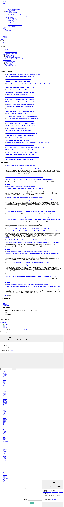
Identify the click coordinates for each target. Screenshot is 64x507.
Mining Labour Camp (12, 13)
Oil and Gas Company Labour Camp (15, 14)
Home (4, 3)
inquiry (7, 174)
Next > (5, 295)
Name (26, 488)
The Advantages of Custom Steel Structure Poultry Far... (20, 76)
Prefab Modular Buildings (43, 330)
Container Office (52, 330)
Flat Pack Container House (13, 7)
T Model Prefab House (12, 19)
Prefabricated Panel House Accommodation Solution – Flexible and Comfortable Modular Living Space (32, 242)
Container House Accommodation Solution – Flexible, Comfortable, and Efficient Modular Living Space (32, 253)
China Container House (17, 330)
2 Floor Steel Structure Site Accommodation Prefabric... (20, 121)
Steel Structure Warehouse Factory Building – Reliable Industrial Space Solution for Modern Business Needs (33, 265)
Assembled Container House (6, 330)
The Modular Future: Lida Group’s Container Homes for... (21, 101)
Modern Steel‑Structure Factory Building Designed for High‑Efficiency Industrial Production (29, 200)
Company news (6, 305)
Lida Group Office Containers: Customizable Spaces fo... (20, 111)
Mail (26, 495)
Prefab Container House (33, 330)
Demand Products (24, 492)
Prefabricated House (10, 17)
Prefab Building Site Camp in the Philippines (17, 140)
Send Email (2, 333)
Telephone (25, 499)
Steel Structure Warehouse (13, 22)
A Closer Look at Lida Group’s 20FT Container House (20, 97)
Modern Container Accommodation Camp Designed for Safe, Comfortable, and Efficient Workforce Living (33, 219)
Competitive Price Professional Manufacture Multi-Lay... (20, 145)
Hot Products (22, 329)
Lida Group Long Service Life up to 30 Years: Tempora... (20, 87)
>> (7, 295)
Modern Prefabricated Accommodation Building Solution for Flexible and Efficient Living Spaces (30, 211)
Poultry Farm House (12, 26)
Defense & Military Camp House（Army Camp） (18, 16)
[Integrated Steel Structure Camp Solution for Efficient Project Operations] (20, 165)
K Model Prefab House (12, 18)
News (4, 28)
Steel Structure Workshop (13, 23)
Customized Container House (14, 10)
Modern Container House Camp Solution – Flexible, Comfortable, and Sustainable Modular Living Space (33, 286)
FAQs (4, 303)
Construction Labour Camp (13, 12)
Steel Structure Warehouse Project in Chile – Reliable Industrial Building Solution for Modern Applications (33, 230)
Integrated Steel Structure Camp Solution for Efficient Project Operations (24, 168)
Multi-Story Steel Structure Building (15, 25)
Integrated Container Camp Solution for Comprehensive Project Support (24, 188)
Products (4, 4)
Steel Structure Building (10, 21)
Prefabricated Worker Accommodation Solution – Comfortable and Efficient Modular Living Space (31, 276)
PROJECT (5, 29)
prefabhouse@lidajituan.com (8, 316)
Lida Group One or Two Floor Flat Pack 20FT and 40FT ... (21, 125)
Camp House (8, 11)
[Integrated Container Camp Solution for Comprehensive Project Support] (20, 186)
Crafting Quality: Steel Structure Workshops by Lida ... (20, 92)
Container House (9, 5)
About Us (5, 36)
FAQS (4, 35)
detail (9, 174)
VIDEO (4, 27)
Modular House (11, 20)
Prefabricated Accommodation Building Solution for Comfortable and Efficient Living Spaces (29, 179)
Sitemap (27, 329)
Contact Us (5, 37)
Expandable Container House (14, 9)
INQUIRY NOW (3, 322)
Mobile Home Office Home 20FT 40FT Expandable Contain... (21, 116)
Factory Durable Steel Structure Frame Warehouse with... (20, 154)
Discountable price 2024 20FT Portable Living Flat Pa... (20, 159)
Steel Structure (8, 34)
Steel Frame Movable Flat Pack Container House (18, 130)
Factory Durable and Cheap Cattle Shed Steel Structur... (20, 135)
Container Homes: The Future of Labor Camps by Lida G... (21, 81)
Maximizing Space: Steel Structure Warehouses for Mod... (20, 106)
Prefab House (8, 32)
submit (32, 503)
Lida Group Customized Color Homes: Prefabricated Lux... (21, 150)
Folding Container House (13, 8)
